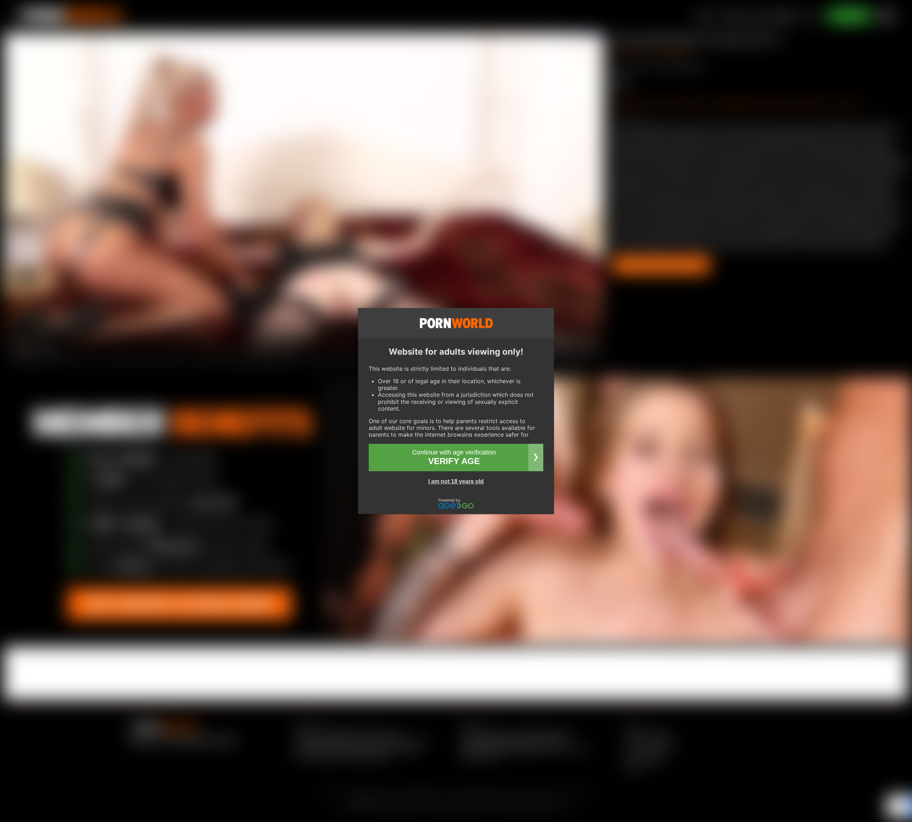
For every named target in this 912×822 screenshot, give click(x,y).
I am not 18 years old (456, 481)
